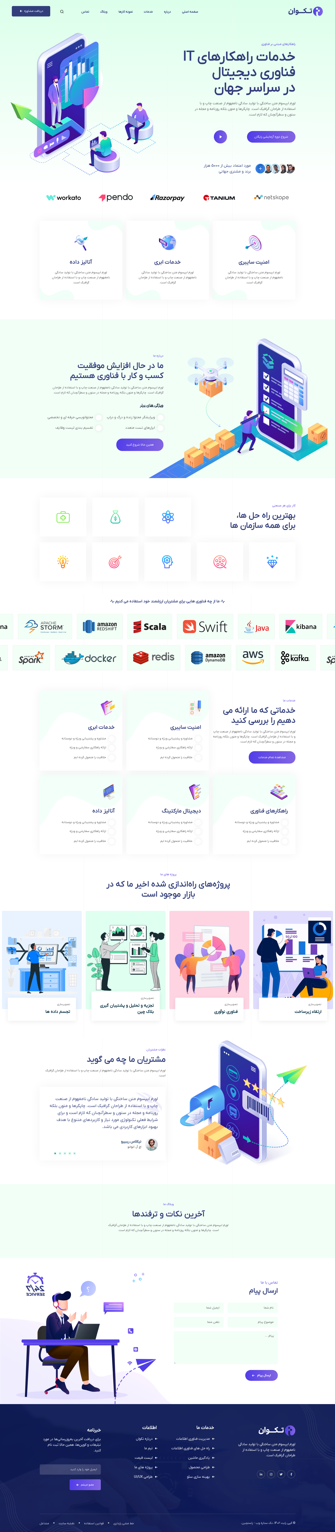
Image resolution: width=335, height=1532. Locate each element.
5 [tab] (55, 1153)
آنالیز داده (81, 262)
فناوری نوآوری (226, 1012)
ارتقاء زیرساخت (308, 1012)
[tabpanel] (103, 1123)
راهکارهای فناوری (269, 811)
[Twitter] (281, 1474)
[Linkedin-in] (261, 1474)
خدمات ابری (167, 262)
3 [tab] (64, 1153)
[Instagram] (271, 1474)
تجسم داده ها (57, 1012)
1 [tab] (74, 1153)
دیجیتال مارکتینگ (181, 811)
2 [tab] (69, 1153)
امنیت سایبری (254, 262)
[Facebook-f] (291, 1474)
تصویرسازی (314, 1004)
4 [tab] (60, 1153)
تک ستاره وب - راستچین (257, 1523)
